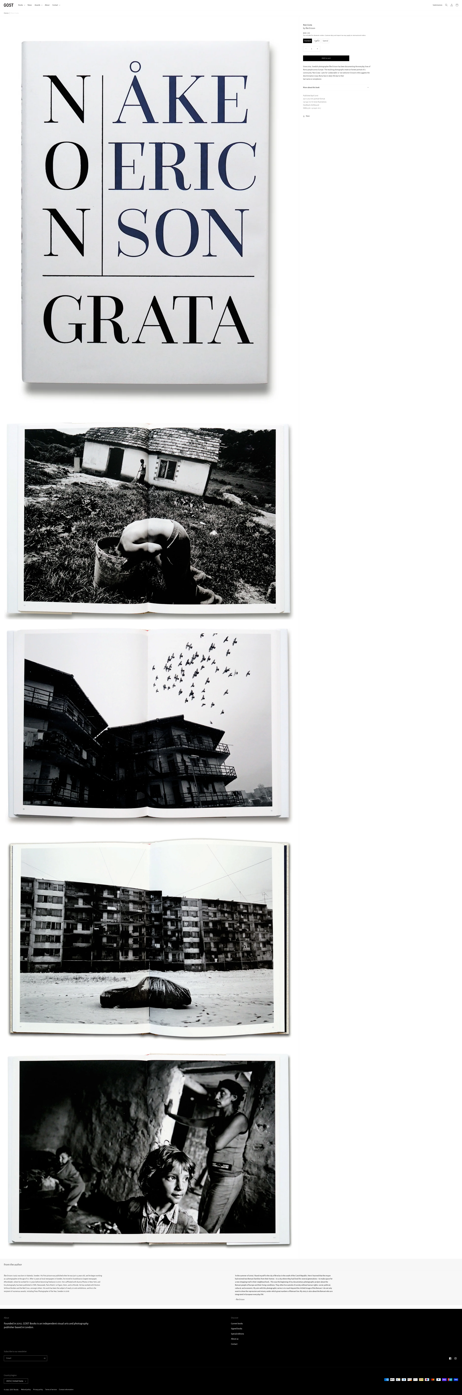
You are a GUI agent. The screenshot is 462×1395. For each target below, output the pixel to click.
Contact (234, 1344)
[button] (21, 5)
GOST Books (14, 1389)
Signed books (236, 1329)
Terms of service (51, 1389)
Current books (237, 1324)
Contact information (66, 1389)
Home (6, 13)
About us (234, 1339)
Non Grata (15, 13)
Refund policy (26, 1389)
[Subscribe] (44, 1358)
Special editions (237, 1334)
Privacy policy (38, 1389)
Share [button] (308, 116)
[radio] (307, 40)
